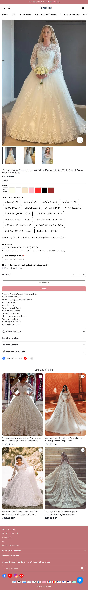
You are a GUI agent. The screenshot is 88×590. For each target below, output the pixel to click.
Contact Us (6, 537)
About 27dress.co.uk (10, 533)
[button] (4, 8)
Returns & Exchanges (10, 546)
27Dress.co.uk (46, 586)
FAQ (4, 542)
